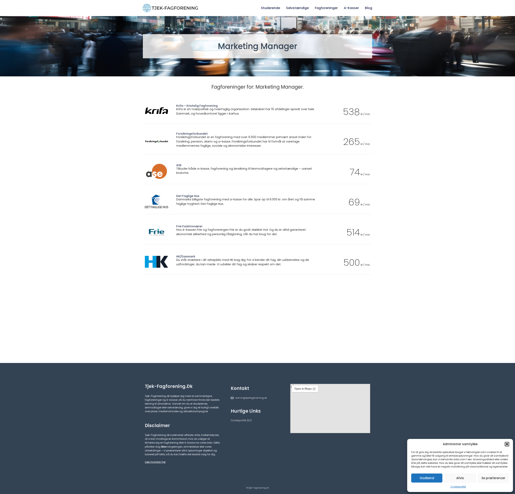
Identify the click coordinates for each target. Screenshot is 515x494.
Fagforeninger (326, 8)
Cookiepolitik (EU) (241, 420)
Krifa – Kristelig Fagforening (197, 106)
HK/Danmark (185, 256)
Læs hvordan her (155, 462)
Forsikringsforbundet (192, 134)
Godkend (427, 478)
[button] (507, 444)
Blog (368, 8)
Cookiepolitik (458, 486)
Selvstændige (297, 8)
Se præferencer (493, 478)
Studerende (270, 8)
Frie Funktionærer (189, 226)
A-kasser (351, 8)
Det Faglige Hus (187, 196)
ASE (178, 165)
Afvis (460, 478)
